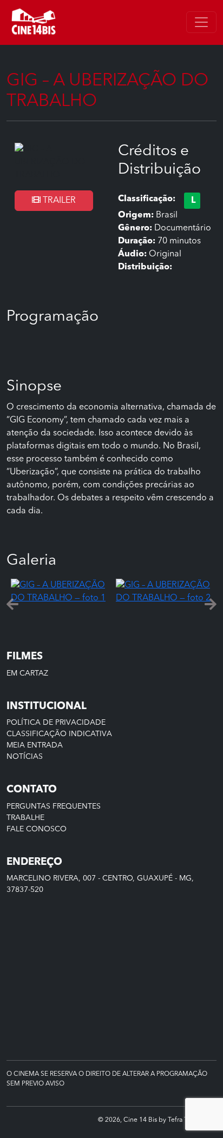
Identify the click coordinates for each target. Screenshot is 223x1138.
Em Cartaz (27, 673)
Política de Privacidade (56, 722)
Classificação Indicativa (59, 734)
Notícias (24, 756)
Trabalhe (25, 818)
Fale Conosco (36, 829)
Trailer (58, 200)
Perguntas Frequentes (53, 806)
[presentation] (12, 605)
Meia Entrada (34, 745)
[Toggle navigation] (201, 22)
